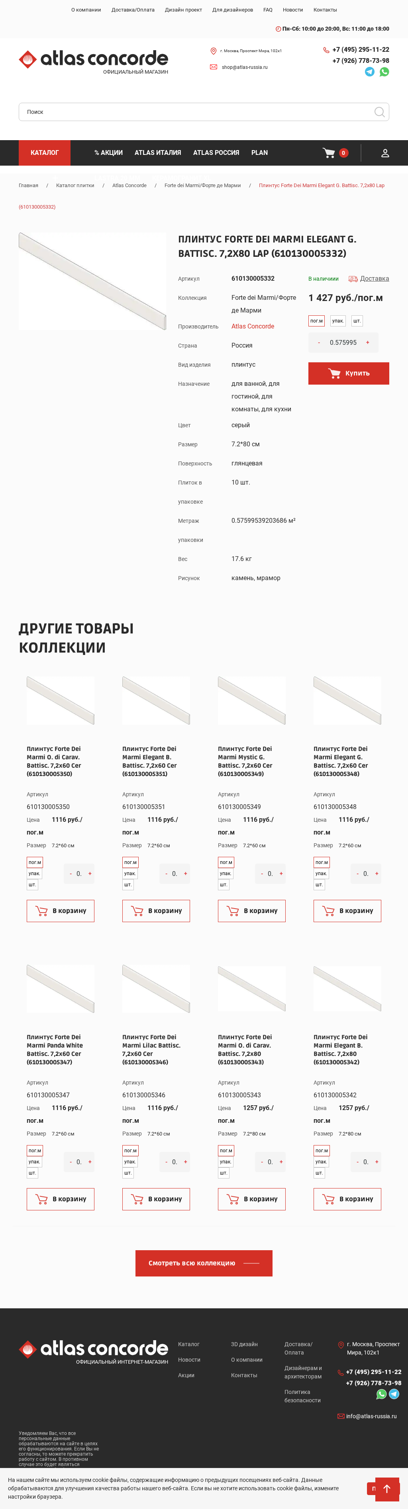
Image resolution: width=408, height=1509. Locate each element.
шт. (357, 321)
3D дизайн (244, 1344)
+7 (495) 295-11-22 (361, 49)
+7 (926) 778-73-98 (361, 61)
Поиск (379, 111)
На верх (388, 1493)
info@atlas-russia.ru (371, 1416)
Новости (189, 1360)
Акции (186, 1375)
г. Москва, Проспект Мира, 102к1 (251, 51)
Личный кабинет (385, 153)
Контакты (244, 1375)
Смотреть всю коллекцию (192, 1263)
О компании (247, 1360)
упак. (338, 321)
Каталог (189, 1344)
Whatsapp (382, 71)
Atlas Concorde (252, 326)
